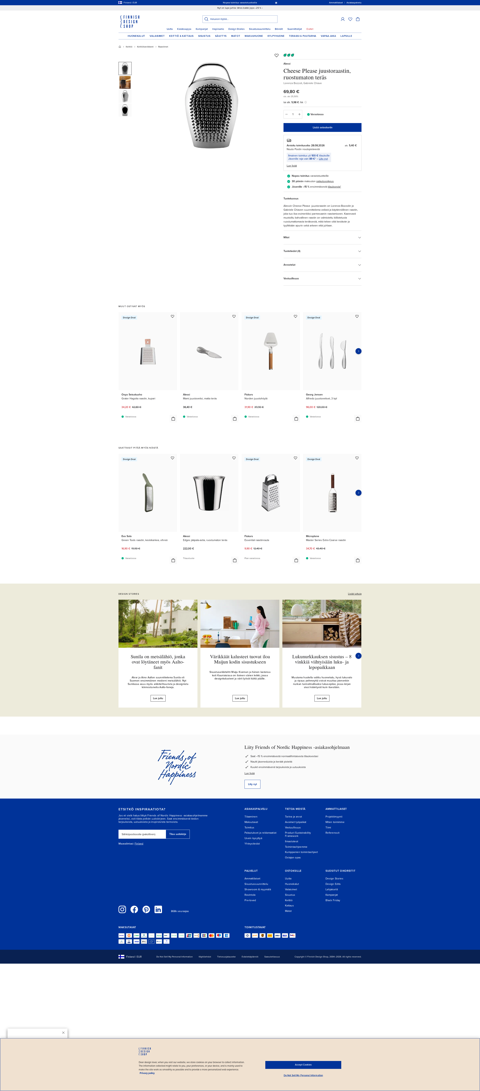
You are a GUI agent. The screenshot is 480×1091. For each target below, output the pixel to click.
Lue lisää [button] (292, 165)
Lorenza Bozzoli (293, 83)
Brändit (279, 29)
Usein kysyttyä (253, 838)
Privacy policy (147, 1073)
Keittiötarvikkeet (145, 46)
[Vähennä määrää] (286, 114)
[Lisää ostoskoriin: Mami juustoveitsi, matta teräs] (234, 418)
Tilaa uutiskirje (177, 834)
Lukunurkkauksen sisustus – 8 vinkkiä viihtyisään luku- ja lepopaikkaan (322, 661)
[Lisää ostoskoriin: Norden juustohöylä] (296, 418)
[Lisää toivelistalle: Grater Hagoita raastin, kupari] (172, 316)
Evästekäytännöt (250, 956)
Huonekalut (136, 36)
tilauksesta (334, 186)
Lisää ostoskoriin (322, 127)
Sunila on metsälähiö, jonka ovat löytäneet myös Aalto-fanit (158, 661)
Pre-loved (250, 900)
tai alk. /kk (293, 102)
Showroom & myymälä (257, 889)
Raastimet (163, 46)
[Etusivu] (119, 46)
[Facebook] (134, 909)
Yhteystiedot (252, 843)
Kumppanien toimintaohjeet (301, 852)
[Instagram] (122, 909)
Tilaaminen (250, 816)
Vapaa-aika (328, 36)
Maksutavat (251, 822)
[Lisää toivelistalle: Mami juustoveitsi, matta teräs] (234, 316)
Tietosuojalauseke (226, 956)
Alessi (287, 63)
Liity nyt (323, 158)
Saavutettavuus (272, 956)
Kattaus (289, 905)
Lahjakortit (332, 889)
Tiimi (328, 827)
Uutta (170, 29)
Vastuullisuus (293, 827)
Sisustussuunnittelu (259, 29)
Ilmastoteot (291, 841)
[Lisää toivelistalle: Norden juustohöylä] (295, 316)
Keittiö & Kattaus (181, 36)
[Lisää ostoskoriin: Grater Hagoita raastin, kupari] (173, 418)
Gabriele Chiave (312, 83)
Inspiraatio (218, 29)
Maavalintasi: (126, 843)
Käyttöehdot (205, 956)
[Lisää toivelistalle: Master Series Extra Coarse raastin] (357, 458)
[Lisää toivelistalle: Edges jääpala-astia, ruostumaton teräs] (234, 458)
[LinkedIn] (158, 909)
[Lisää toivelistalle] (276, 55)
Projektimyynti (334, 816)
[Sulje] (63, 1033)
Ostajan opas (293, 857)
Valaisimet (157, 36)
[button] (342, 19)
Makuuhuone (254, 36)
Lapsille (346, 36)
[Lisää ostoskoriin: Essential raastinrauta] (296, 560)
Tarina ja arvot (293, 816)
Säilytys (221, 36)
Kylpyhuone (276, 36)
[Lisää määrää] (299, 114)
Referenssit (332, 832)
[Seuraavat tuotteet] (359, 351)
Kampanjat (202, 29)
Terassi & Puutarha (302, 36)
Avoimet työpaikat (295, 822)
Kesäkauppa (184, 29)
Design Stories (236, 29)
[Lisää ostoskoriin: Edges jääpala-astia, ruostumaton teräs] (234, 560)
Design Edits (333, 884)
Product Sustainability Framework (298, 834)
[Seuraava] (359, 656)
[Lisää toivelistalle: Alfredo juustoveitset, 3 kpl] (357, 316)
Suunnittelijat (294, 29)
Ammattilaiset (252, 878)
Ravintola (250, 894)
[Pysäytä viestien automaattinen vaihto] (276, 2)
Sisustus (204, 36)
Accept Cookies (303, 1064)
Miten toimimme (335, 822)
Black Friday (333, 900)
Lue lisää (249, 773)
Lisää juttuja (355, 593)
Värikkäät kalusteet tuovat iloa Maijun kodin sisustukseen (240, 659)
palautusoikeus (325, 181)
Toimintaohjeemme (296, 846)
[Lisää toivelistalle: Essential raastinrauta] (295, 458)
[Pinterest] (146, 909)
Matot (235, 36)
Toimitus (249, 827)
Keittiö (129, 46)
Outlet (309, 29)
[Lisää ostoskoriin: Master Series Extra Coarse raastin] (358, 560)
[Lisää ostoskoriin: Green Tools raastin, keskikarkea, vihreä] (173, 560)
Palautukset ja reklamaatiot (260, 832)
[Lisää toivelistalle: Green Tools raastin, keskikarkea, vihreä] (172, 458)
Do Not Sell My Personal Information (174, 956)
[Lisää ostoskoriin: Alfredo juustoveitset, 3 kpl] (358, 418)
